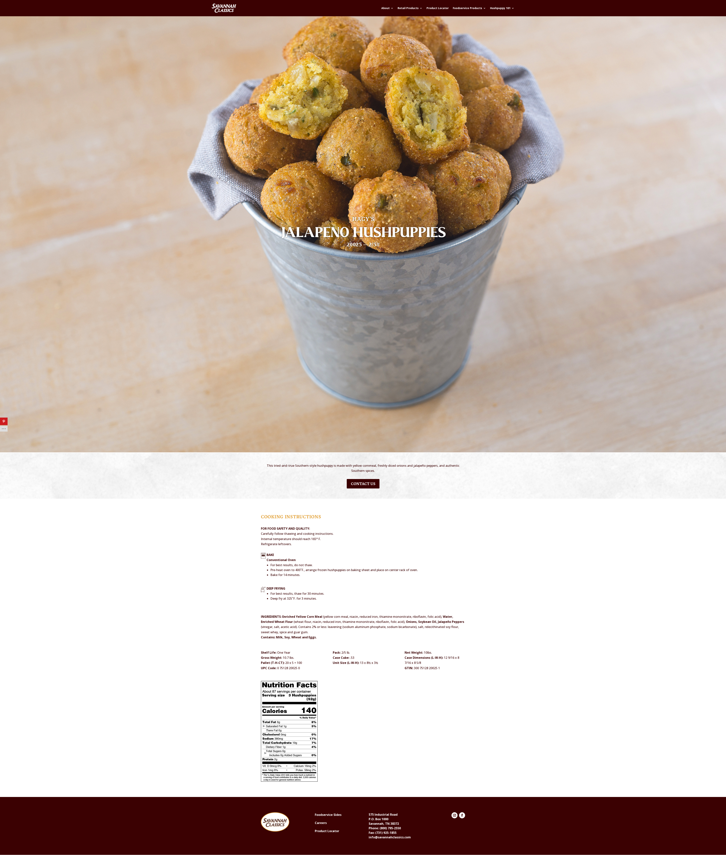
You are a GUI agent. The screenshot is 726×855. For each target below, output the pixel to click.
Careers (321, 823)
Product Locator (438, 8)
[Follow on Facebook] (462, 815)
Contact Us (363, 483)
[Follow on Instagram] (454, 815)
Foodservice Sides (328, 815)
